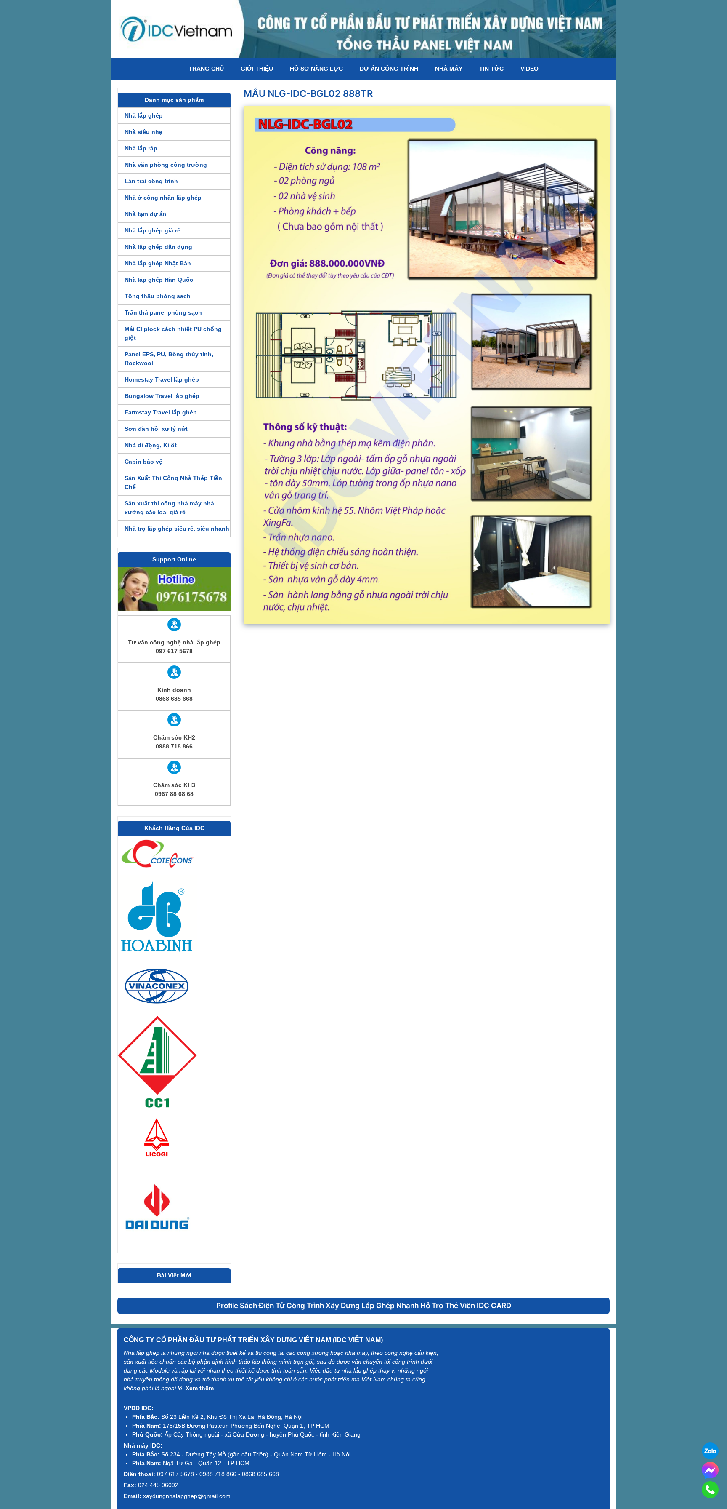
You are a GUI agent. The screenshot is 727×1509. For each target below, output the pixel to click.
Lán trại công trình (151, 181)
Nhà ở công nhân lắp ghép (163, 197)
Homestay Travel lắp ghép (162, 379)
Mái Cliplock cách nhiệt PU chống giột (173, 333)
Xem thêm (200, 1388)
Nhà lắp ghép (144, 115)
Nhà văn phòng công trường (166, 164)
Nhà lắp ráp (141, 148)
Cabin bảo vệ (143, 461)
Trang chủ (206, 68)
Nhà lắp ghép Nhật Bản (158, 263)
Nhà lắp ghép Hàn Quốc (159, 279)
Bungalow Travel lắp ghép (162, 396)
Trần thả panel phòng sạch (163, 312)
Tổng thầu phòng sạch (158, 296)
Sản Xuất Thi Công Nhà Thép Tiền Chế (173, 482)
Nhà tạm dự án (146, 214)
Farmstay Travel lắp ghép (161, 412)
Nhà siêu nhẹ (143, 131)
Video (529, 68)
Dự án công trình (389, 68)
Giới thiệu (257, 68)
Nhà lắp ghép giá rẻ (152, 230)
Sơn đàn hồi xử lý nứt (156, 428)
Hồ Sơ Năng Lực (316, 68)
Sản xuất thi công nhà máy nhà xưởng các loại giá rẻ (169, 507)
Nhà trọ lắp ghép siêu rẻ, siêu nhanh (177, 528)
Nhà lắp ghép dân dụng (158, 246)
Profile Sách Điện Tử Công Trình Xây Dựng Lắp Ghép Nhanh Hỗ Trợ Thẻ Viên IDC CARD (363, 1305)
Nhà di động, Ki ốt (151, 445)
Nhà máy (448, 68)
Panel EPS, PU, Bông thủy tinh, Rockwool (169, 358)
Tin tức (491, 68)
